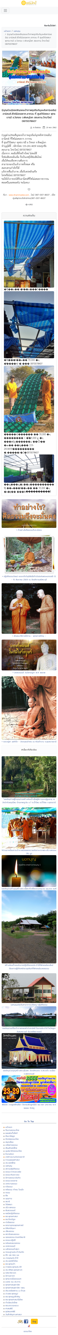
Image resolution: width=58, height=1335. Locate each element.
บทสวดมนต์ (10, 1246)
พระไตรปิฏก (10, 1219)
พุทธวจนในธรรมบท (13, 1278)
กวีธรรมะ (9, 1186)
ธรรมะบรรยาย (11, 1180)
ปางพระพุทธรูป (11, 1293)
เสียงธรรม (9, 1231)
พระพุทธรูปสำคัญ (12, 1296)
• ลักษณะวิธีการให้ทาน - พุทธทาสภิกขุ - (29, 635)
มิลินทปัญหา (10, 1228)
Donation (9, 1153)
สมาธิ (7, 1201)
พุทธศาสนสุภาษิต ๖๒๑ (15, 1287)
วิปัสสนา (8, 1204)
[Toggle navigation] (5, 10)
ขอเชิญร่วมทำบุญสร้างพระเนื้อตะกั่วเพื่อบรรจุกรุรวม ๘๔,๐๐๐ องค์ (29, 888)
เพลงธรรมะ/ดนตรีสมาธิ (15, 1237)
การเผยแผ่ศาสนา (12, 1159)
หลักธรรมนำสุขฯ (12, 1249)
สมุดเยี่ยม (9, 1142)
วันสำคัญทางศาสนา (13, 1314)
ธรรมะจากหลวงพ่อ (13, 1171)
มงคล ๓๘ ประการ (13, 1281)
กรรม (7, 1192)
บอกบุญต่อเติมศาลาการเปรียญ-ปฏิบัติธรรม (29, 1004)
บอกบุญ (17, 31)
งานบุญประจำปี (11, 1257)
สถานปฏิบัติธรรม (12, 1168)
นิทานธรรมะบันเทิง (13, 1177)
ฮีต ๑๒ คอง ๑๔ (12, 1255)
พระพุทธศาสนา (11, 1216)
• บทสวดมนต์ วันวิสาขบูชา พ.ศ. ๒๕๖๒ (29, 672)
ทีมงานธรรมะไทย (12, 1130)
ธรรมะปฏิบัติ (10, 1240)
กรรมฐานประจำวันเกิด (14, 1252)
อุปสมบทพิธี (10, 1311)
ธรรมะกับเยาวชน (12, 1174)
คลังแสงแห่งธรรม (12, 1243)
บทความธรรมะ (11, 1183)
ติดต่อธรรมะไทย (12, 1139)
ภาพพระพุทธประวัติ (13, 1266)
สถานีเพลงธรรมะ (12, 1234)
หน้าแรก (7, 31)
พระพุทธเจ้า (10, 1263)
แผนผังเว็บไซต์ (11, 1133)
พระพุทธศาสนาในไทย (14, 1299)
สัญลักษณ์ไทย (11, 1147)
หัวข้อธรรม (9, 1222)
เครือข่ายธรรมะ (11, 1145)
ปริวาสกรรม (10, 1207)
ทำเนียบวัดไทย (11, 1302)
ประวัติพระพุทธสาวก (13, 1269)
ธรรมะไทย (28, 1331)
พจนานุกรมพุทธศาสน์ (14, 1225)
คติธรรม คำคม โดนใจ (14, 1189)
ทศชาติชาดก (10, 1272)
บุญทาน (8, 1198)
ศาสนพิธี (9, 1308)
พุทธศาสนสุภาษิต (12, 1284)
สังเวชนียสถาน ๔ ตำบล (15, 1290)
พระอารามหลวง (11, 1305)
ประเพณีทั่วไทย (11, 1260)
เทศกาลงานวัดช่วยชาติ (15, 1156)
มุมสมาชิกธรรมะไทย (13, 1150)
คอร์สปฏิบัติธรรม (12, 1213)
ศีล (6, 1195)
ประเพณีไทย (10, 1162)
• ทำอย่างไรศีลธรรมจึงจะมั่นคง (29, 530)
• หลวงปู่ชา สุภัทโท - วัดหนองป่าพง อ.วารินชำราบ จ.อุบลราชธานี (29, 741)
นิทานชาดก (10, 1275)
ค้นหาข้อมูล (10, 1136)
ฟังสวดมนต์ (10, 1210)
